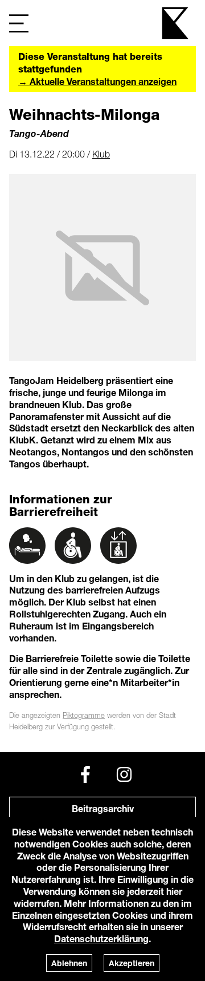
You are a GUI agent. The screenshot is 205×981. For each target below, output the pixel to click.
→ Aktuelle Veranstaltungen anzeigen (97, 81)
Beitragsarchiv (103, 808)
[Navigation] (18, 23)
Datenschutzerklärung (101, 938)
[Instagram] (124, 774)
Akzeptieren (131, 963)
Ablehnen (69, 963)
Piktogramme (84, 715)
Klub (101, 154)
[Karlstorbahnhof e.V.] (176, 23)
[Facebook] (85, 774)
